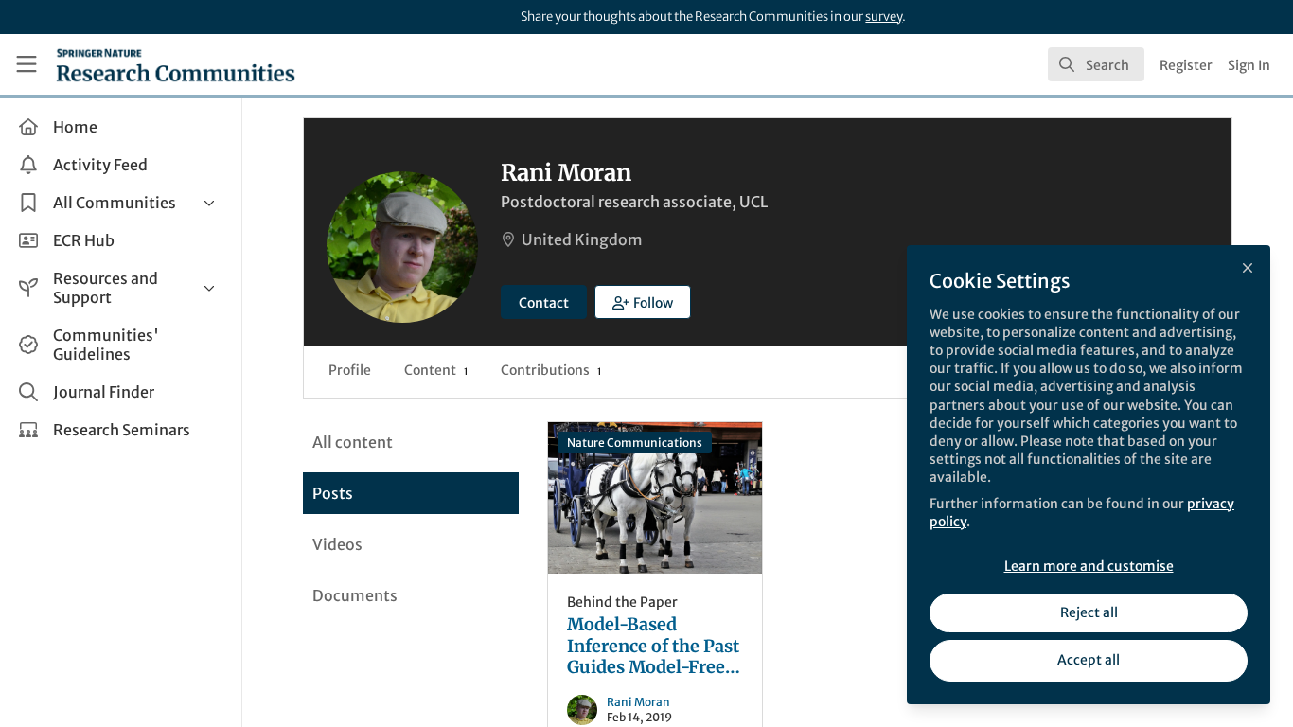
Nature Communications (634, 442)
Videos (337, 544)
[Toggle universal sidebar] (26, 64)
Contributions (551, 370)
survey (883, 17)
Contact (544, 302)
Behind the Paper (622, 602)
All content (352, 442)
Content (436, 370)
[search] (1096, 64)
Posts (332, 493)
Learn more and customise (1089, 566)
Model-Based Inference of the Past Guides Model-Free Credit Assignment (655, 498)
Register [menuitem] (1186, 65)
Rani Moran (638, 702)
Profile (349, 370)
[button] (642, 302)
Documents (355, 595)
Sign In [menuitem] (1249, 65)
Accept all (1088, 659)
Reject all (1089, 612)
